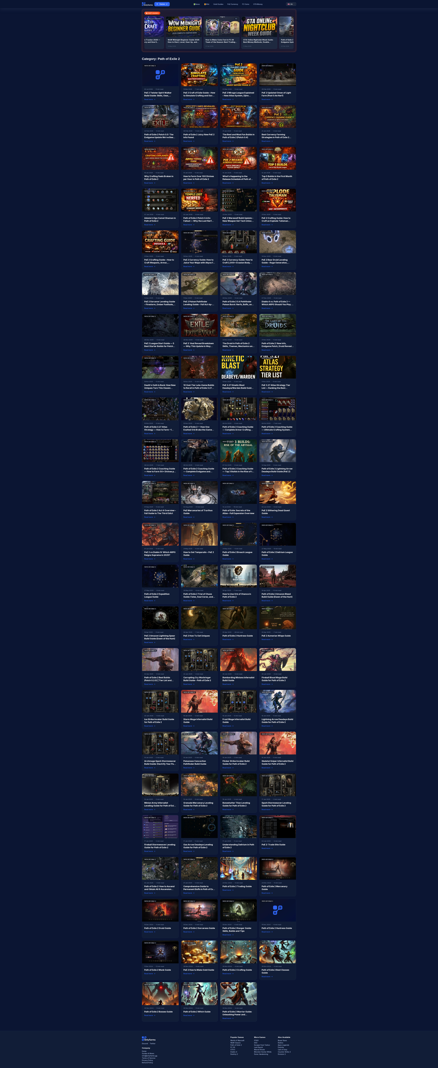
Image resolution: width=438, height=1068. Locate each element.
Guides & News (148, 1053)
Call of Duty (282, 1049)
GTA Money (258, 4)
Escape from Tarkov (262, 1045)
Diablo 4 (233, 1052)
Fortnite (281, 1047)
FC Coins (245, 4)
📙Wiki (206, 4)
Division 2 (282, 1054)
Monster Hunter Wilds (262, 1052)
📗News (196, 4)
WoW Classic (235, 1043)
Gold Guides (218, 4)
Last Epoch (258, 1047)
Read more (148, 99)
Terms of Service (148, 1058)
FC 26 (232, 1047)
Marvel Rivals (259, 1049)
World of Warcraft (237, 1040)
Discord (145, 1043)
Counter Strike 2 (284, 1052)
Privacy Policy (147, 1060)
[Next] (290, 33)
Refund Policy (147, 1062)
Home (144, 1051)
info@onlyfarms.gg (149, 1056)
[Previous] (148, 33)
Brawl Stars (282, 1040)
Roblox (280, 1043)
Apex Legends (283, 1045)
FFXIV (256, 1040)
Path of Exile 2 (236, 1045)
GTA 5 (232, 1049)
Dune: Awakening (261, 1054)
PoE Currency (232, 4)
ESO (255, 1043)
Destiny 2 (234, 1054)
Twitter (152, 1043)
